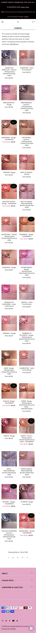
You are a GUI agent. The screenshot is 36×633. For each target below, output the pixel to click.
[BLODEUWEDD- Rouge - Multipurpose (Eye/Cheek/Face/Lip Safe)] (27, 257)
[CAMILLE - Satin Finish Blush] (27, 292)
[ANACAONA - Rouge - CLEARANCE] (9, 127)
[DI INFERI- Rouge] (27, 491)
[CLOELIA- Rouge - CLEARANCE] (9, 391)
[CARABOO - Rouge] (9, 323)
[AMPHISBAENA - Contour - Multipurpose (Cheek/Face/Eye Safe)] (27, 92)
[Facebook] (2, 621)
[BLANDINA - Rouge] (9, 257)
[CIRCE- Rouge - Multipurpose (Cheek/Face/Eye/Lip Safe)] (9, 358)
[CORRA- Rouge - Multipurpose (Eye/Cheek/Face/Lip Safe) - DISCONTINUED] (27, 391)
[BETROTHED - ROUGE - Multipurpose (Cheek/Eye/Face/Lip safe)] (9, 224)
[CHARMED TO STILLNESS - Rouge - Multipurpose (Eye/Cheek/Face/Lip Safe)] (27, 323)
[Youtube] (13, 621)
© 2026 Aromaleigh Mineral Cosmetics (15, 626)
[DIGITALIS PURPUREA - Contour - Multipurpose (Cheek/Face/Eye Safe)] (9, 521)
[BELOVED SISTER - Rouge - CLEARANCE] (9, 191)
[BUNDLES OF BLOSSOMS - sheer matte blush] (9, 292)
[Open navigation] (4, 21)
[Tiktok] (17, 621)
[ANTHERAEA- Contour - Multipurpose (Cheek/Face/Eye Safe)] (27, 127)
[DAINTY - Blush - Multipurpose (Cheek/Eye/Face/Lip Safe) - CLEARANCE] (27, 426)
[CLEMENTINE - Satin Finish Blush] (27, 358)
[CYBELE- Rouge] (9, 426)
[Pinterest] (9, 621)
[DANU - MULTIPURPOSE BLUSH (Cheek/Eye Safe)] (9, 459)
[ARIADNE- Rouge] (9, 162)
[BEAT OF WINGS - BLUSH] (27, 162)
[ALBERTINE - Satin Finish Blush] (27, 57)
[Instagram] (6, 621)
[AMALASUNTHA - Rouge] (9, 92)
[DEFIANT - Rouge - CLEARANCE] (9, 491)
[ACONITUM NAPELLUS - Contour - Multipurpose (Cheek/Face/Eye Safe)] (9, 57)
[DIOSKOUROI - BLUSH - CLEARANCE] (27, 521)
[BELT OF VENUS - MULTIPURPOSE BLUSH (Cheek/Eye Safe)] (27, 191)
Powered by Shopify (8, 629)
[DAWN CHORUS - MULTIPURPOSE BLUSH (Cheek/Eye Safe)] (27, 459)
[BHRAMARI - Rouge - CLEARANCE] (27, 224)
